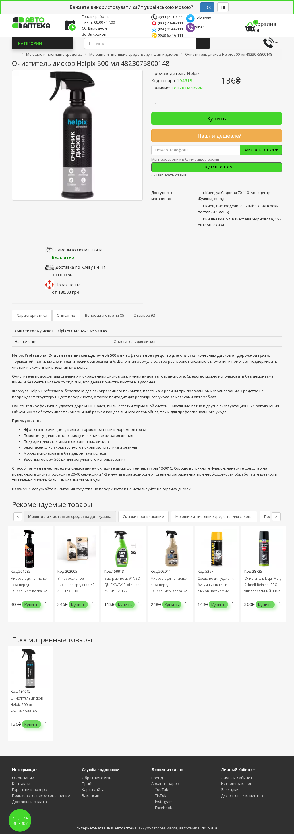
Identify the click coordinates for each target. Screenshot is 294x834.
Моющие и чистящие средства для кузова (69, 516)
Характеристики (32, 315)
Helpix (193, 73)
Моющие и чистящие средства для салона (214, 516)
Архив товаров (165, 783)
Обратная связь (96, 777)
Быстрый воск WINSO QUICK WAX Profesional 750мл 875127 (123, 584)
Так (207, 7)
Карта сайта (93, 789)
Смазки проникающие (143, 516)
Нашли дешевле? (218, 135)
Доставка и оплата (29, 801)
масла (172, 828)
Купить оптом (218, 167)
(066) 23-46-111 (170, 23)
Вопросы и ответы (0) (104, 315)
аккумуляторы (151, 828)
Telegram (203, 17)
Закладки (230, 789)
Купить (216, 118)
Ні (223, 7)
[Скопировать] (197, 80)
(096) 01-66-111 (170, 29)
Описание (66, 315)
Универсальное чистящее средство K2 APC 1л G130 (75, 584)
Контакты (21, 783)
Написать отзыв (171, 175)
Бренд (157, 777)
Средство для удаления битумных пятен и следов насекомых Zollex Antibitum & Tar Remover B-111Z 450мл (217, 591)
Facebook (163, 807)
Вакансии (90, 795)
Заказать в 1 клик (261, 150)
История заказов (236, 783)
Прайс (87, 783)
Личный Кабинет (236, 777)
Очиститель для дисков (135, 341)
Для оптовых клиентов (242, 795)
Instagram (163, 801)
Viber (199, 27)
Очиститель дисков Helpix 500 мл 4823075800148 (27, 704)
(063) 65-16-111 (170, 35)
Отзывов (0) (144, 315)
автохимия (189, 828)
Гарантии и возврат (30, 789)
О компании (23, 777)
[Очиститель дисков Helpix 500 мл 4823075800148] (77, 135)
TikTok (160, 795)
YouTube (162, 789)
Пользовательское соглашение (41, 795)
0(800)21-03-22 (169, 16)
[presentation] (13, 578)
